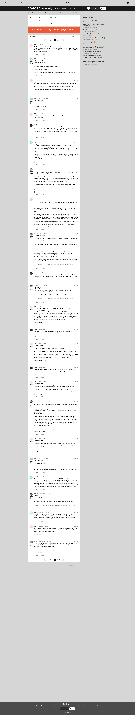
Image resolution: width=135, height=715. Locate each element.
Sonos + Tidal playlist (88, 42)
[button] (94, 8)
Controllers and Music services (52, 12)
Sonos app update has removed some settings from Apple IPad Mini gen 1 (92, 56)
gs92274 (36, 476)
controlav (36, 401)
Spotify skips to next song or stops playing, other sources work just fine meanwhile (93, 46)
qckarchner (36, 512)
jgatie (35, 272)
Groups (70, 8)
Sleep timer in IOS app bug (89, 20)
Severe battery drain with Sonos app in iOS (93, 38)
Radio (22, 2)
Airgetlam (36, 124)
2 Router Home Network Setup (90, 33)
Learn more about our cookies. (92, 705)
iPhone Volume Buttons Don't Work (91, 51)
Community (30, 12)
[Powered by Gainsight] (67, 566)
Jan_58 (35, 142)
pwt (35, 168)
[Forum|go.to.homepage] (40, 8)
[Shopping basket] (128, 3)
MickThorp (36, 44)
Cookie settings (66, 569)
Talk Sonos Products (39, 12)
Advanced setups (87, 35)
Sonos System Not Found (89, 29)
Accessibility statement (76, 569)
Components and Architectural (89, 31)
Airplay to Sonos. (72, 72)
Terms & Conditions (58, 569)
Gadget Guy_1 (37, 199)
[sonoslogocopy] (67, 3)
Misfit (35, 58)
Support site (76, 8)
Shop (6, 2)
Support (16, 2)
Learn (11, 2)
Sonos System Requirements (40, 69)
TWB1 (35, 307)
